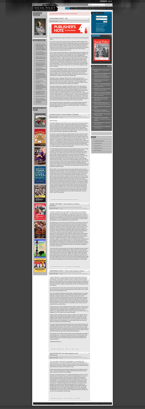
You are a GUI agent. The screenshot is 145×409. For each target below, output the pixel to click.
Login (105, 21)
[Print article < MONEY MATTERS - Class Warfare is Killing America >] (60, 208)
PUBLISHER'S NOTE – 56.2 (59, 18)
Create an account (100, 26)
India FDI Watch (97, 150)
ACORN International (99, 141)
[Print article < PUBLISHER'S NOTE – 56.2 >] (60, 21)
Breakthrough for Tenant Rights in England (64, 114)
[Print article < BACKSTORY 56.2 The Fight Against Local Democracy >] (60, 358)
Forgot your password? (101, 23)
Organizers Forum (98, 148)
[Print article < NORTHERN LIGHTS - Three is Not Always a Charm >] (60, 274)
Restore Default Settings (106, 403)
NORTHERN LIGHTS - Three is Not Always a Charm (67, 271)
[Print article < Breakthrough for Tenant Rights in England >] (60, 117)
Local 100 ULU (97, 145)
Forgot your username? (101, 25)
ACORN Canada (98, 143)
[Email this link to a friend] (62, 21)
